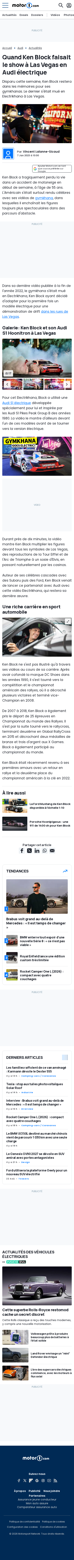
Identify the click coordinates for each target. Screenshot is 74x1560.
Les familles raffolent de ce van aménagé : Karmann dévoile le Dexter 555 (36, 1069)
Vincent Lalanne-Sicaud (41, 152)
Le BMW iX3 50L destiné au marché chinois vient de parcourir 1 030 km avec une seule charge (36, 1137)
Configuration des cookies (22, 1527)
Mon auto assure (37, 1503)
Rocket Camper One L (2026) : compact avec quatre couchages (35, 1119)
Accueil (7, 47)
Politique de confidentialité (24, 1521)
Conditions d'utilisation (53, 1527)
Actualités (9, 15)
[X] (25, 1480)
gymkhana (44, 198)
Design (25, 1162)
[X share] (29, 850)
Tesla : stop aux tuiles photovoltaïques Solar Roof (34, 1086)
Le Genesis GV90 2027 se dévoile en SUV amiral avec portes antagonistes (35, 1156)
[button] (7, 384)
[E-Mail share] (52, 850)
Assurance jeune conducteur (37, 1499)
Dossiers (37, 15)
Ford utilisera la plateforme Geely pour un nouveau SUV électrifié (36, 1172)
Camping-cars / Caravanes (38, 1075)
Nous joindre (51, 1491)
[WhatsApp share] (44, 850)
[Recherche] (61, 5)
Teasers (23, 1178)
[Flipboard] (31, 1480)
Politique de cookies (53, 1521)
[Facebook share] (22, 850)
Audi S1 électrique (16, 403)
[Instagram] (43, 1480)
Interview (27, 1108)
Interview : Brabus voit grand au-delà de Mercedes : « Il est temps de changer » (35, 1102)
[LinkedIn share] (37, 850)
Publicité (34, 1491)
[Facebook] (19, 1480)
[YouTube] (49, 1480)
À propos (20, 1491)
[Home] (25, 5)
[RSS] (55, 1480)
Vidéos (55, 15)
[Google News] (37, 1480)
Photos (69, 15)
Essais (24, 15)
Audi (20, 47)
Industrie (27, 1092)
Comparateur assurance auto (37, 1507)
